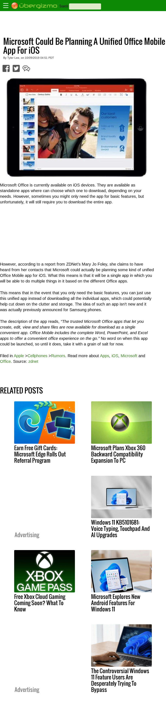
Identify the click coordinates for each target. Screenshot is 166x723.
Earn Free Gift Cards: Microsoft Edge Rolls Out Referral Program (40, 454)
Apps (104, 356)
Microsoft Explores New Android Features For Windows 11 (115, 602)
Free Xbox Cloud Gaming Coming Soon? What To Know (39, 602)
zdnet (33, 361)
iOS (115, 356)
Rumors (58, 356)
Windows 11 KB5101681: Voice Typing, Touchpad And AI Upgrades (120, 528)
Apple (19, 356)
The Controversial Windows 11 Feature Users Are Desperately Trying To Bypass (120, 680)
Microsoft (129, 356)
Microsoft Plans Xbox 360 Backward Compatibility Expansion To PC (118, 454)
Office (5, 361)
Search (64, 6)
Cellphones (37, 356)
